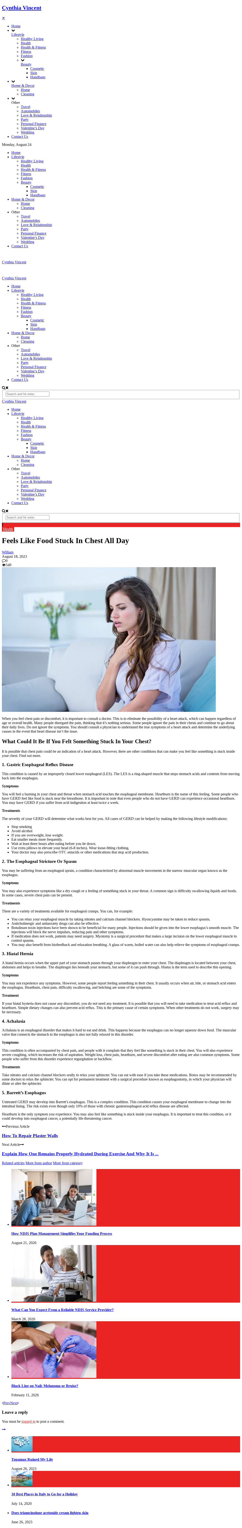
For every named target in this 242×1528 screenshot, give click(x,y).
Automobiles (30, 111)
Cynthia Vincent (21, 8)
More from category (68, 1163)
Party (25, 120)
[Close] (4, 1429)
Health (26, 43)
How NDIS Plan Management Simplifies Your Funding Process (61, 1234)
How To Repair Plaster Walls (30, 1135)
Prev (6, 1403)
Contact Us (19, 137)
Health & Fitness (33, 47)
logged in (28, 1421)
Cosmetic (37, 69)
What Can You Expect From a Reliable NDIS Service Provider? (62, 1310)
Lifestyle (17, 35)
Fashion (27, 56)
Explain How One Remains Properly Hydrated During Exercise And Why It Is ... (80, 1153)
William (7, 552)
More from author (39, 1163)
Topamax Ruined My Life (32, 1459)
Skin (33, 73)
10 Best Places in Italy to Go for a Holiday (44, 1494)
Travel (25, 107)
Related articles (13, 1163)
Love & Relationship (36, 115)
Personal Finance (33, 124)
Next (13, 1403)
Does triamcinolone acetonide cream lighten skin (49, 1513)
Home (16, 26)
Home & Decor (23, 86)
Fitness (26, 52)
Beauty (26, 64)
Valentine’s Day (32, 128)
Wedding (27, 132)
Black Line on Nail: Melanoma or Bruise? (44, 1386)
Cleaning (27, 94)
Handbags (37, 77)
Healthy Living (32, 39)
